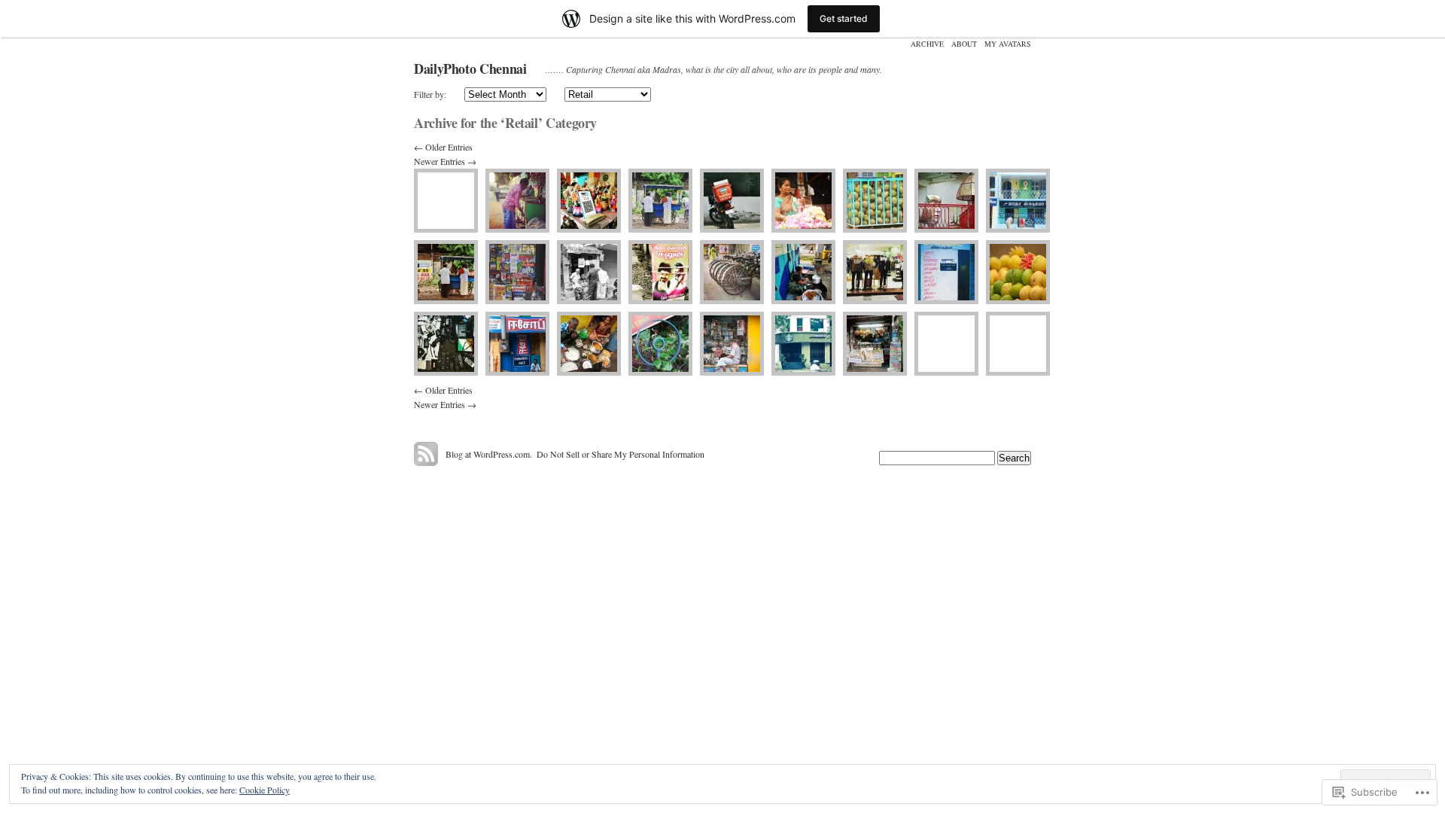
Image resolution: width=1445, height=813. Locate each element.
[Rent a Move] (732, 272)
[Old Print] (1018, 201)
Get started (844, 18)
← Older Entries (443, 147)
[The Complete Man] (875, 272)
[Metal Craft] (946, 201)
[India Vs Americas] (1018, 272)
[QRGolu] (589, 201)
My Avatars (1007, 43)
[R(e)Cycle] (446, 344)
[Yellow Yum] (1018, 344)
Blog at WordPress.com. (489, 454)
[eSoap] (517, 344)
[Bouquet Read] (517, 272)
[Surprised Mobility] (732, 201)
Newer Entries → (445, 161)
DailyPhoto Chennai (470, 68)
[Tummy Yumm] (589, 344)
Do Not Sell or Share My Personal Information (620, 454)
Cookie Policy (264, 790)
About (964, 43)
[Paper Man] (875, 344)
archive (927, 43)
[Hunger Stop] (660, 201)
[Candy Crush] (517, 201)
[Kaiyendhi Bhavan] (446, 272)
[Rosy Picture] (803, 201)
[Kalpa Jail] (875, 201)
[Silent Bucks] (803, 344)
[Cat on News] (946, 344)
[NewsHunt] (589, 272)
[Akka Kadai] (803, 272)
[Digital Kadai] (946, 272)
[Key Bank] (660, 344)
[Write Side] (732, 344)
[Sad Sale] (446, 201)
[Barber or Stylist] (660, 272)
